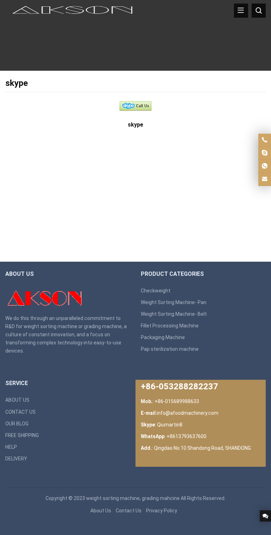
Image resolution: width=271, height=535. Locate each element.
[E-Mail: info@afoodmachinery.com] (264, 179)
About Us (100, 510)
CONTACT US (20, 412)
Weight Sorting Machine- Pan (173, 302)
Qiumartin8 (169, 425)
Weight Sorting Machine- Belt (174, 314)
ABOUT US (17, 400)
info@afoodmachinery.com (187, 413)
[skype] (135, 108)
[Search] (259, 11)
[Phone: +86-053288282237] (264, 140)
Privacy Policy (161, 510)
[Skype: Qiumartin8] (264, 153)
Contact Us (128, 510)
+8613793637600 (186, 436)
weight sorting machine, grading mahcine (133, 498)
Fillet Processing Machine (170, 325)
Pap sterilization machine (170, 349)
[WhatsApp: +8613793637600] (264, 166)
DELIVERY (16, 458)
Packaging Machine (163, 337)
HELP (11, 447)
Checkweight (155, 290)
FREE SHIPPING (22, 435)
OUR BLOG (17, 423)
